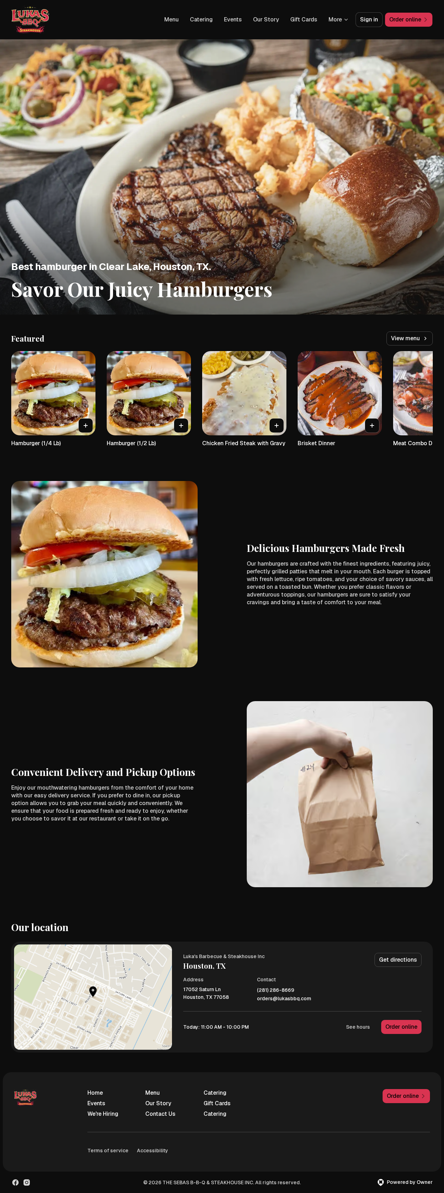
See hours (358, 1027)
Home (95, 1092)
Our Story (266, 19)
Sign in (369, 19)
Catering (201, 19)
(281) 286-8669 (275, 990)
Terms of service (107, 1150)
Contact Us (160, 1114)
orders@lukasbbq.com (284, 998)
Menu (171, 19)
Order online (401, 1026)
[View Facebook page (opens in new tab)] (15, 1182)
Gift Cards (303, 19)
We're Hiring (102, 1114)
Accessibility (152, 1150)
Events (233, 19)
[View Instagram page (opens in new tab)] (26, 1182)
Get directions (398, 959)
